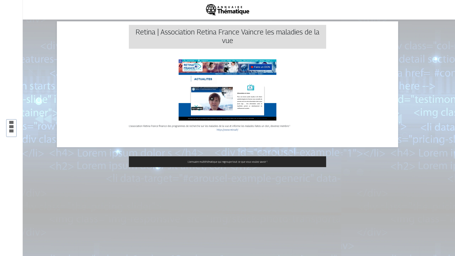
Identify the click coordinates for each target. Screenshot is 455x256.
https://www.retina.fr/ (227, 129)
